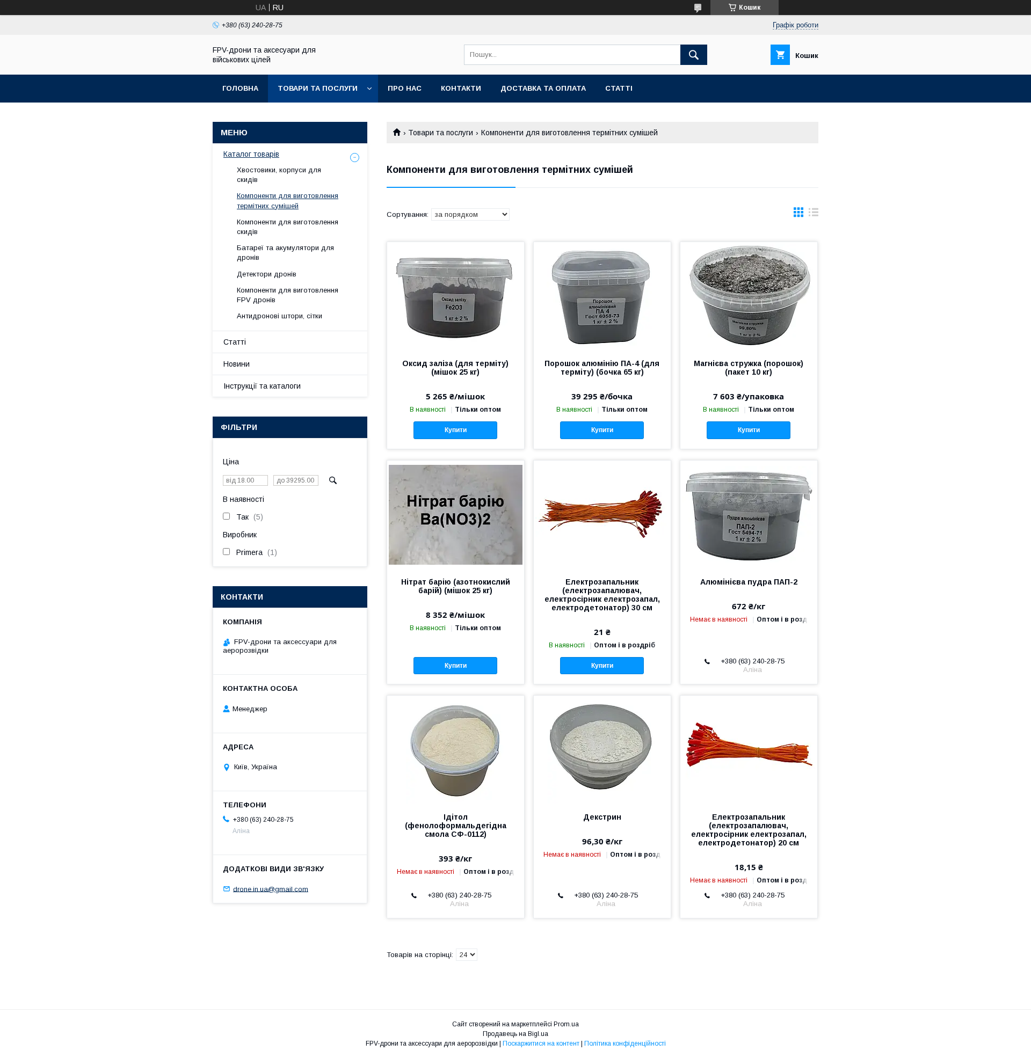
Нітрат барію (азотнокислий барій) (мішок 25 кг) (455, 586)
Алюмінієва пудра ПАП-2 (748, 582)
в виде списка (813, 214)
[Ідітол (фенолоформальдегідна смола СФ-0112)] (455, 749)
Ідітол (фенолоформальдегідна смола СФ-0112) (455, 825)
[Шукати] (693, 55)
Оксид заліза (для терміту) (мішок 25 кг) (455, 367)
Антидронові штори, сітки (279, 316)
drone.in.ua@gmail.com (270, 889)
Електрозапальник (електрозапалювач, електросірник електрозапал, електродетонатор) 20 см (749, 830)
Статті (619, 88)
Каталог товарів (251, 154)
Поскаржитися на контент (541, 1043)
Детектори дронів (266, 274)
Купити (456, 430)
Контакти (461, 88)
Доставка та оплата (543, 88)
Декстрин (602, 817)
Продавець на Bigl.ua (515, 1034)
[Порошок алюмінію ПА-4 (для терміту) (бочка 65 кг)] (602, 295)
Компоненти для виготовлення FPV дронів (287, 295)
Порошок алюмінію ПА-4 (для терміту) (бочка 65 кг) (601, 367)
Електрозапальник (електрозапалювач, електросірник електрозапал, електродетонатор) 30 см (602, 595)
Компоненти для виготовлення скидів (287, 227)
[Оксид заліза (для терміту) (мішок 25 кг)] (455, 295)
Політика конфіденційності (625, 1043)
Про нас (405, 88)
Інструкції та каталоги (262, 386)
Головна (240, 88)
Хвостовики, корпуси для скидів (279, 175)
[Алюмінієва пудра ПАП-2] (748, 514)
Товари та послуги (318, 88)
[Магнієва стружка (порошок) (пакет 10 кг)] (748, 295)
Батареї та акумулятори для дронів (285, 252)
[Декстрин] (602, 749)
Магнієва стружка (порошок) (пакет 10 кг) (748, 367)
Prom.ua (566, 1024)
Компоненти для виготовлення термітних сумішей (287, 200)
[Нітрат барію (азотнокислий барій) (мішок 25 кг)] (455, 514)
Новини (236, 364)
